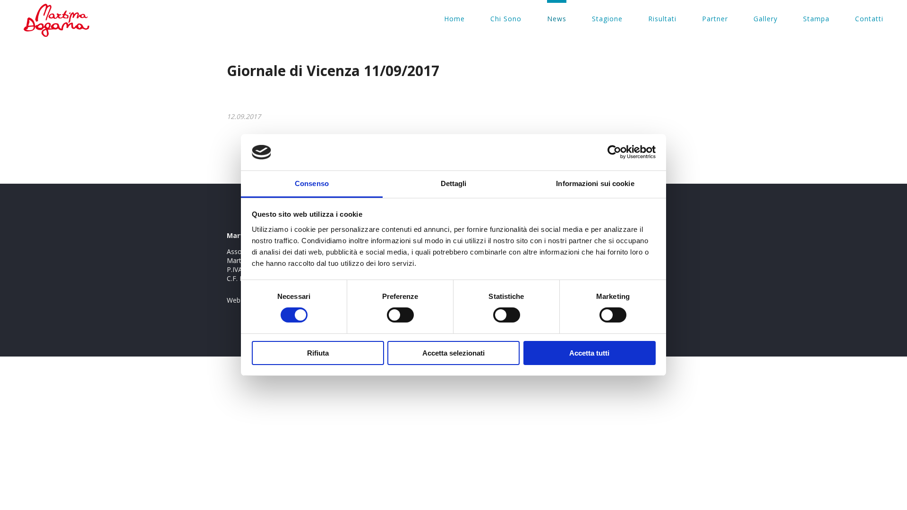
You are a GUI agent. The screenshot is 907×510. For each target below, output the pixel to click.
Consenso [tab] (312, 183)
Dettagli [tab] (454, 183)
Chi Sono (506, 18)
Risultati (662, 18)
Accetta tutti (589, 353)
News (556, 18)
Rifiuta (318, 353)
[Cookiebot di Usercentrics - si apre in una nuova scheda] (614, 152)
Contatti (869, 18)
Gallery (765, 18)
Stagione (607, 18)
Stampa (816, 18)
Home (454, 18)
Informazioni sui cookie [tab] (595, 183)
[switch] (400, 315)
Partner (715, 18)
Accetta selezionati (453, 353)
